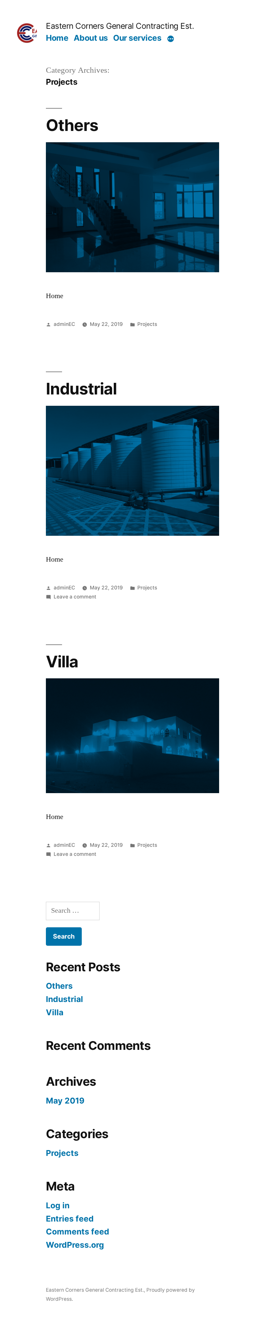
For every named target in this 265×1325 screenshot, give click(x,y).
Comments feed (77, 1231)
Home (57, 38)
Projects (147, 324)
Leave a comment (75, 597)
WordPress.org (75, 1245)
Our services (137, 38)
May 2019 (65, 1100)
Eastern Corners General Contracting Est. (120, 26)
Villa (62, 661)
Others (72, 125)
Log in (57, 1205)
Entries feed (70, 1218)
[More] (171, 39)
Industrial (81, 388)
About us (91, 38)
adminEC (64, 324)
